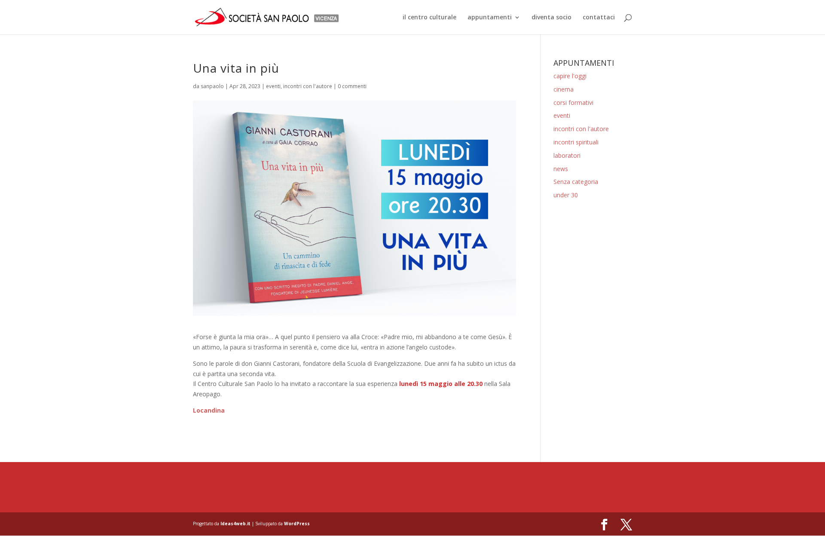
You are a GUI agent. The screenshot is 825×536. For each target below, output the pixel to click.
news (560, 169)
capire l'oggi (570, 76)
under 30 (565, 195)
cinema (563, 89)
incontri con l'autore (307, 86)
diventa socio (551, 17)
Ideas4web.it (235, 524)
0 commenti (352, 86)
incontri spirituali (576, 142)
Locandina (209, 410)
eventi (273, 86)
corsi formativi (573, 102)
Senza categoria (575, 182)
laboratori (567, 155)
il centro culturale (429, 17)
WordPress (297, 524)
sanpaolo (212, 86)
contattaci (599, 17)
